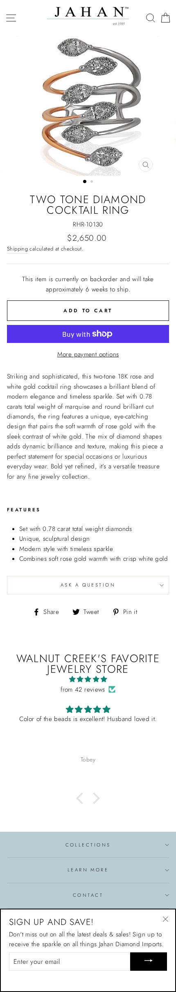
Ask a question (88, 585)
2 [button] (92, 182)
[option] (88, 106)
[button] (82, 798)
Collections (88, 845)
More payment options (88, 354)
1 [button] (85, 182)
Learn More (88, 870)
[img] (88, 679)
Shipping (17, 249)
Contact (88, 895)
